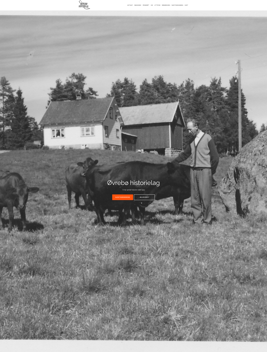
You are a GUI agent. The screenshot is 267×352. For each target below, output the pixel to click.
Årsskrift (146, 5)
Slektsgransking (177, 5)
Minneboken (166, 5)
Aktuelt (130, 5)
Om (152, 5)
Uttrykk (157, 5)
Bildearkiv (137, 5)
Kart (186, 5)
